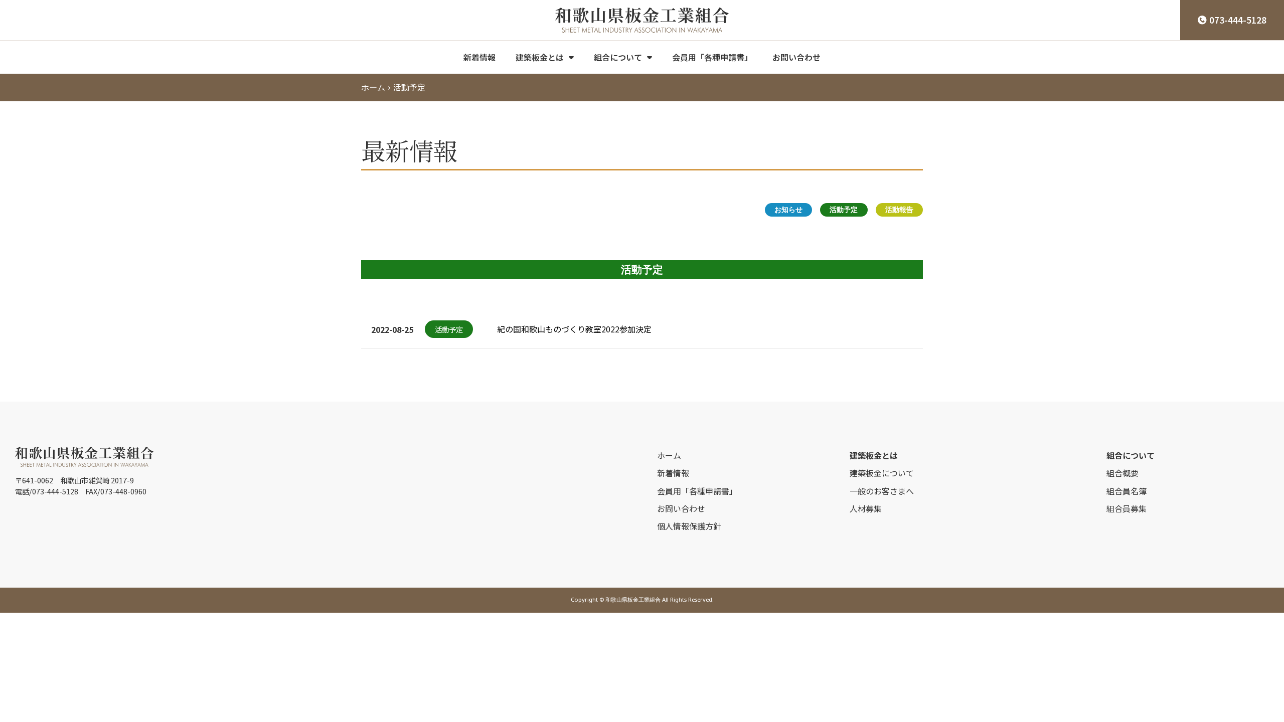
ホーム (373, 87)
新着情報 (479, 57)
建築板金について (882, 473)
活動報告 (899, 209)
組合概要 (1122, 473)
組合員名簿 (1126, 491)
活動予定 (844, 209)
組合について (618, 57)
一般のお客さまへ (882, 491)
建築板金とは (540, 57)
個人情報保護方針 (689, 526)
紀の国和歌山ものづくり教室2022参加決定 (574, 329)
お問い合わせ (796, 57)
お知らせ (788, 209)
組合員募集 (1126, 508)
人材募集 (866, 508)
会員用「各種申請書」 (712, 57)
